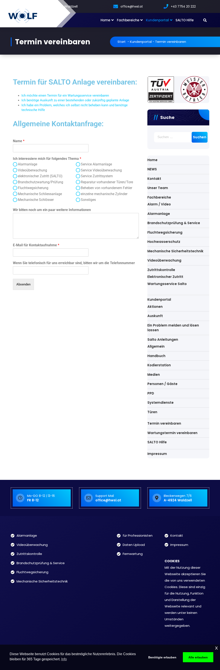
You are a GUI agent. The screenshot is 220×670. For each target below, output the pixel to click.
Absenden (23, 284)
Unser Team (157, 188)
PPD (150, 393)
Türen (152, 412)
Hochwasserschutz (163, 241)
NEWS (152, 169)
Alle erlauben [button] (198, 657)
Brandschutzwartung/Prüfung (40, 182)
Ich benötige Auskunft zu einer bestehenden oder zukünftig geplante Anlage (75, 100)
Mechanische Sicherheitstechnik (175, 251)
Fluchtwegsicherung (33, 188)
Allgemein (156, 346)
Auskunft (155, 316)
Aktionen (155, 306)
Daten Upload (134, 544)
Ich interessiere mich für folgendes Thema (47, 159)
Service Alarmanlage (96, 164)
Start (122, 41)
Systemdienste (160, 402)
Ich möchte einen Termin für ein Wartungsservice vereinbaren (65, 95)
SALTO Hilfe (185, 20)
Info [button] (64, 659)
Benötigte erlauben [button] (162, 657)
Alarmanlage (27, 164)
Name (18, 141)
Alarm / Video (159, 204)
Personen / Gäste (162, 384)
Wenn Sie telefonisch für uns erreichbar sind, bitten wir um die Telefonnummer (74, 263)
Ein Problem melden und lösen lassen (173, 328)
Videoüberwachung (32, 170)
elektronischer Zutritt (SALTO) (40, 176)
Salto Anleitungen (162, 339)
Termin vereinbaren (164, 423)
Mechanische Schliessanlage (40, 194)
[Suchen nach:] (178, 137)
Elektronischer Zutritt (165, 276)
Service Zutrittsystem (97, 176)
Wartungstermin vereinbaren (172, 433)
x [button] (216, 648)
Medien (153, 374)
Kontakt (154, 178)
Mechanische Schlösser (36, 200)
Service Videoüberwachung (101, 170)
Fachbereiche (128, 20)
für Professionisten (138, 535)
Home (105, 20)
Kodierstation (159, 365)
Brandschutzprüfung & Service (173, 223)
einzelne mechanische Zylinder (104, 194)
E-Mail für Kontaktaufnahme (36, 245)
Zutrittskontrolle (161, 270)
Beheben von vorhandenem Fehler (106, 188)
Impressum (157, 453)
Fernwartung (133, 553)
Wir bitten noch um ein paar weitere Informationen (52, 210)
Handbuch (156, 356)
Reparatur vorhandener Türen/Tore (107, 182)
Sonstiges (88, 200)
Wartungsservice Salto (167, 284)
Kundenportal (157, 20)
